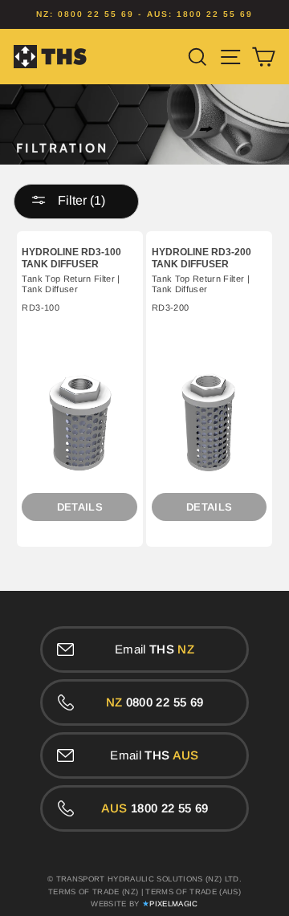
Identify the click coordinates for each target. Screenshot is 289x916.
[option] (144, 14)
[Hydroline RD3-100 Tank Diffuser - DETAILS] (79, 423)
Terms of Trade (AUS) (193, 891)
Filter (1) (80, 200)
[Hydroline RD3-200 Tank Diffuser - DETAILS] (209, 423)
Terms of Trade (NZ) (93, 891)
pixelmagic (173, 903)
